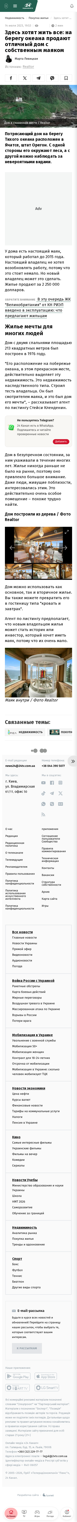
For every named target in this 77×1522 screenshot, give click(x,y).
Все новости (22, 932)
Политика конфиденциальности (19, 882)
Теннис (17, 1275)
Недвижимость (15, 18)
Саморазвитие (22, 1207)
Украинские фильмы (26, 1148)
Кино (16, 1137)
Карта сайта (49, 899)
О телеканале (14, 853)
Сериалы (18, 1165)
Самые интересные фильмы (32, 1142)
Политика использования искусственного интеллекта (15, 894)
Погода (17, 966)
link (43, 782)
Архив (46, 892)
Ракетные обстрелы (26, 986)
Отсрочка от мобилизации (30, 1063)
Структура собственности (51, 883)
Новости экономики (28, 1088)
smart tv (17, 1387)
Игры (45, 906)
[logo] (28, 6)
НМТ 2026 (18, 1201)
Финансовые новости (27, 1105)
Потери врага (21, 1020)
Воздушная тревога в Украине (33, 1003)
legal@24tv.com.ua (55, 1455)
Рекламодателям (16, 867)
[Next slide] (64, 548)
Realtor (28, 67)
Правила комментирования (54, 850)
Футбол (17, 1270)
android (17, 1376)
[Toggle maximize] (66, 532)
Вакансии (48, 875)
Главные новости (24, 937)
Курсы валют (21, 1099)
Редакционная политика (14, 844)
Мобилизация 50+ (24, 1046)
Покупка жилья (39, 18)
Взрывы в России (24, 1015)
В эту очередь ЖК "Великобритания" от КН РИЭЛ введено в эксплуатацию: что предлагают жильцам (38, 307)
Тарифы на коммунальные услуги (36, 1111)
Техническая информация (50, 860)
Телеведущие (14, 860)
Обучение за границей (28, 1213)
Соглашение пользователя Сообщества (51, 839)
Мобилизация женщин (28, 1052)
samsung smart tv (47, 1387)
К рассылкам (27, 1348)
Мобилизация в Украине (32, 1035)
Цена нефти (20, 1094)
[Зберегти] (66, 78)
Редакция (11, 836)
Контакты (48, 868)
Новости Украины (24, 943)
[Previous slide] (12, 548)
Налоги (17, 1117)
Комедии (18, 1160)
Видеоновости (22, 955)
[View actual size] (56, 532)
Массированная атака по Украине (36, 1009)
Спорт (17, 1259)
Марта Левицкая (26, 58)
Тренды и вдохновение (28, 1244)
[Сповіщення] (72, 5)
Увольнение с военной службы (34, 1040)
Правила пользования (20, 874)
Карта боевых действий (29, 992)
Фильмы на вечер (24, 1154)
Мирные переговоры (27, 997)
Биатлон (18, 1281)
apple (47, 1376)
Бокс (15, 1264)
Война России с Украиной (33, 980)
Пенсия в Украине (25, 1122)
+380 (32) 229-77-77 (30, 1451)
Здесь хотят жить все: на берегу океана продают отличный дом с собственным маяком (62, 18)
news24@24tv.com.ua (20, 766)
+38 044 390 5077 (53, 766)
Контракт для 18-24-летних (31, 1058)
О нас (8, 829)
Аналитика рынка (24, 1233)
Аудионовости (22, 960)
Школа (17, 1196)
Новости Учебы (25, 1180)
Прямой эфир (21, 949)
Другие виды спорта (26, 1287)
